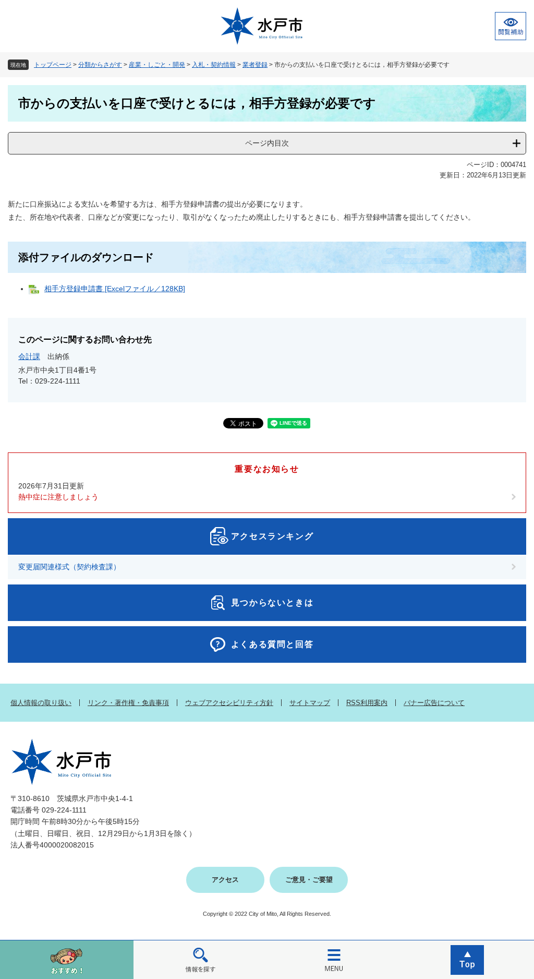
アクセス (225, 880)
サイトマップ (309, 702)
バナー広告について (434, 702)
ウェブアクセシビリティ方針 (229, 702)
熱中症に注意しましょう (58, 497)
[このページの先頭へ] (467, 959)
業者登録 (255, 64)
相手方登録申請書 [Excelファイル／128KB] (114, 288)
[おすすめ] (67, 959)
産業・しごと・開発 (157, 64)
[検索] (200, 959)
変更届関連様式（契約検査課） (69, 567)
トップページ (52, 64)
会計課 (29, 356)
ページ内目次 (267, 143)
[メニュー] (333, 959)
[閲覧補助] (510, 26)
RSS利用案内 (366, 702)
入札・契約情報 (214, 64)
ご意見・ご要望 (309, 880)
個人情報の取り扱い (40, 702)
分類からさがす (100, 64)
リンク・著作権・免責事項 (128, 702)
